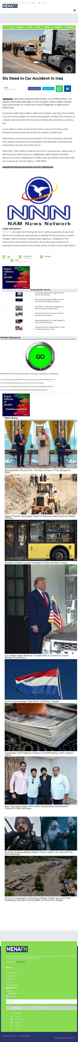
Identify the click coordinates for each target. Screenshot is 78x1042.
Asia (38, 27)
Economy (70, 27)
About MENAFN (12, 985)
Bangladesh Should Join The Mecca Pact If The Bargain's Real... (37, 471)
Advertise (9, 982)
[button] (39, 2)
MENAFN (8, 99)
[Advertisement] (39, 18)
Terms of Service (12, 973)
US (8, 27)
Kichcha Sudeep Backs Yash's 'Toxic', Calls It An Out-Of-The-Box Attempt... (39, 853)
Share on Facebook (34, 88)
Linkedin (18, 1025)
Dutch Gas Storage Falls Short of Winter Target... (32, 701)
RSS (16, 1028)
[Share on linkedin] (67, 88)
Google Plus (19, 1019)
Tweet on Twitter (48, 88)
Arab (29, 27)
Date (6, 88)
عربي (33, 2)
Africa (47, 27)
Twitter (17, 1016)
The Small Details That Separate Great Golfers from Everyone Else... (22, 383)
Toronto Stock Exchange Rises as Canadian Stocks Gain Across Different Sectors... (27, 386)
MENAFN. (17, 1036)
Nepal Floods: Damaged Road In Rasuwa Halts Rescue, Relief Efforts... (40, 517)
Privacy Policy (11, 976)
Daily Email (18, 1022)
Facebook (18, 1013)
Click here (20, 962)
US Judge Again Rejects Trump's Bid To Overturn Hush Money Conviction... (36, 656)
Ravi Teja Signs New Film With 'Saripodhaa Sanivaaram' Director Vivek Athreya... (37, 807)
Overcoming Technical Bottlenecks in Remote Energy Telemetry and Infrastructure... (28, 379)
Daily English (12, 993)
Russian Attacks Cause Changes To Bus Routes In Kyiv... (36, 562)
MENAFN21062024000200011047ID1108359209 (27, 167)
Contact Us (10, 979)
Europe (19, 27)
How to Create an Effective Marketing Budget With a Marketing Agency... (24, 390)
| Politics (58, 27)
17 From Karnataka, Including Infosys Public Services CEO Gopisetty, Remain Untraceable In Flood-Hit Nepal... (38, 899)
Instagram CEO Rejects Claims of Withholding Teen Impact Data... (39, 753)
